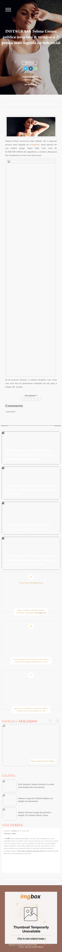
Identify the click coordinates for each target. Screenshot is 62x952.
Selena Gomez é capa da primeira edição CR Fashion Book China (34, 814)
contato (14, 831)
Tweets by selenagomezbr (31, 582)
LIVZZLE (40, 945)
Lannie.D (49, 945)
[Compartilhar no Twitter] (26, 68)
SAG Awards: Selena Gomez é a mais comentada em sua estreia (36, 786)
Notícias (29, 63)
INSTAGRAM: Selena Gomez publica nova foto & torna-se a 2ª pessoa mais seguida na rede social (31, 37)
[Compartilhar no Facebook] (31, 68)
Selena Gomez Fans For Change (42, 761)
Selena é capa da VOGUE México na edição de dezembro (35, 800)
